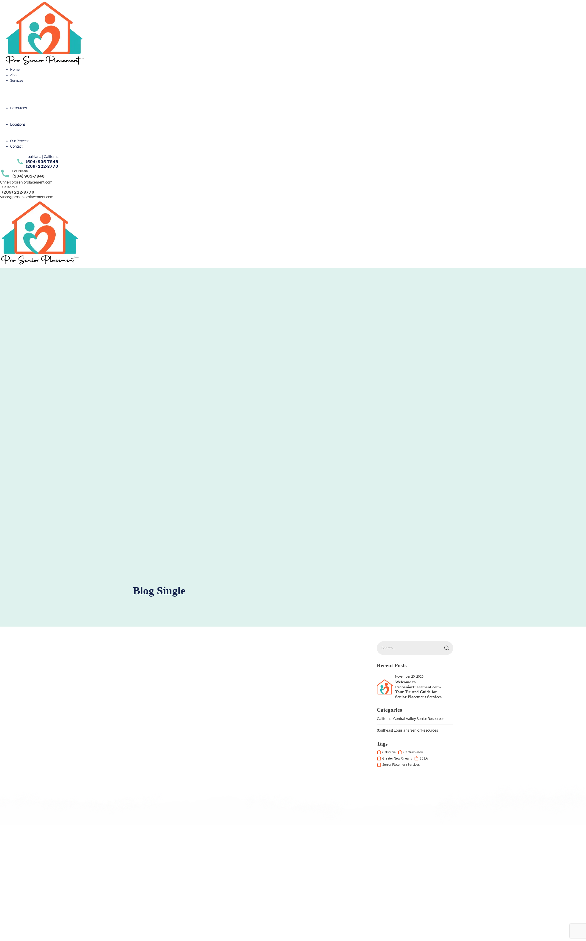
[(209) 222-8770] (408, 884)
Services (16, 80)
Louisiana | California (43, 157)
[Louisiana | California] (20, 161)
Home (15, 70)
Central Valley (413, 752)
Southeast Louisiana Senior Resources (407, 730)
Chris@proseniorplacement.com (26, 182)
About (15, 75)
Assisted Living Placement (37, 86)
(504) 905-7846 (385, 887)
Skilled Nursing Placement (37, 97)
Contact (16, 146)
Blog (21, 113)
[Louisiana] (5, 174)
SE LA (424, 758)
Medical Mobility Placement (38, 102)
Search (446, 648)
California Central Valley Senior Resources (410, 719)
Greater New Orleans (397, 758)
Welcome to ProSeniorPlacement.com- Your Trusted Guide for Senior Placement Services (418, 689)
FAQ (20, 119)
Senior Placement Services (401, 764)
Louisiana (24, 130)
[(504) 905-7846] (358, 884)
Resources (18, 108)
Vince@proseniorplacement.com (26, 197)
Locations (17, 124)
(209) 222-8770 (435, 887)
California (24, 135)
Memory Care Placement (36, 91)
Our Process (19, 141)
